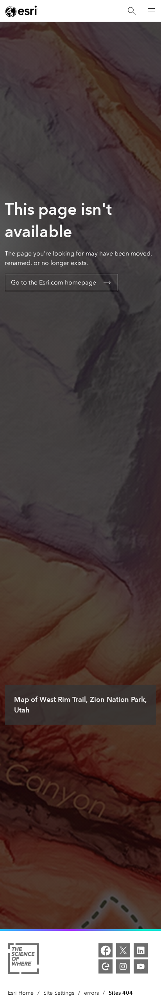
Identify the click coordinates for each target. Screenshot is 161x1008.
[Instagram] (123, 966)
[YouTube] (141, 966)
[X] (123, 950)
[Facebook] (105, 950)
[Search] (132, 11)
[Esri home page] (21, 11)
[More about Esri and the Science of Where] (23, 960)
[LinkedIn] (141, 950)
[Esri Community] (105, 966)
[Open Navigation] (151, 11)
